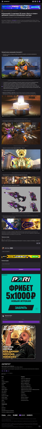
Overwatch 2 (7, 3)
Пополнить (21, 321)
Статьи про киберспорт (25, 380)
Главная (3, 3)
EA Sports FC (4, 394)
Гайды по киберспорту (25, 381)
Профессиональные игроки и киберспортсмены (30, 389)
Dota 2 (3, 380)
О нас (3, 405)
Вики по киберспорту (25, 383)
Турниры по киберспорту (26, 384)
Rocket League (4, 397)
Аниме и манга (24, 395)
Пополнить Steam (24, 398)
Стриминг (23, 392)
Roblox (3, 400)
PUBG (3, 384)
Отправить (21, 269)
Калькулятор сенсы (25, 400)
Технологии (23, 394)
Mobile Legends (4, 389)
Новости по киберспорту (25, 378)
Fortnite (3, 386)
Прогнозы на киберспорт (26, 386)
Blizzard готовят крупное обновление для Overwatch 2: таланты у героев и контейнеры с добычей (21, 240)
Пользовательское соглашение (8, 410)
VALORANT (4, 383)
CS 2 (2, 378)
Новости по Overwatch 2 (14, 3)
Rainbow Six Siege (5, 395)
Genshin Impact (5, 398)
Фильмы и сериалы (24, 397)
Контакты (3, 407)
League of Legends (5, 381)
